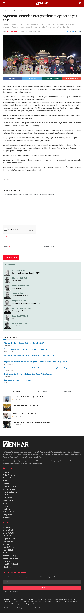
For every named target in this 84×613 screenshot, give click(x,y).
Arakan (23, 11)
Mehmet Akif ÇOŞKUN (10, 558)
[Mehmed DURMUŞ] (7, 280)
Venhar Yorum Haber (44, 599)
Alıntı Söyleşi (7, 495)
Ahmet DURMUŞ (18, 271)
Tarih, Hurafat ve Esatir (20, 296)
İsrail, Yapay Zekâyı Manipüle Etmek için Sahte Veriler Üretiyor (28, 374)
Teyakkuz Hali (17, 326)
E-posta (6, 247)
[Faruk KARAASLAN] (7, 318)
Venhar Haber (12, 31)
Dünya (5, 503)
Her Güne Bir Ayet (18, 599)
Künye (28, 604)
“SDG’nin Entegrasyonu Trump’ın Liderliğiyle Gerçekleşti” (26, 349)
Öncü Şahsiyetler (9, 489)
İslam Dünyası (14, 11)
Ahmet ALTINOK (8, 530)
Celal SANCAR (8, 541)
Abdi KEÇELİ (7, 527)
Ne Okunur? (7, 478)
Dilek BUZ (6, 544)
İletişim (35, 604)
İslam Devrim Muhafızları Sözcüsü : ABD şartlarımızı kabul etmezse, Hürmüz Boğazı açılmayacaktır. (42, 368)
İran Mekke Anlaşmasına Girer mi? (17, 380)
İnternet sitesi (49, 247)
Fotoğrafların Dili (9, 515)
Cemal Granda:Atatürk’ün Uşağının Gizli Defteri (28, 397)
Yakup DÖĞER (17, 293)
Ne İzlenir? (6, 481)
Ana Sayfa (6, 11)
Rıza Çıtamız (16, 288)
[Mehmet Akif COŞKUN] (7, 310)
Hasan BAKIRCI (8, 553)
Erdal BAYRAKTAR (19, 323)
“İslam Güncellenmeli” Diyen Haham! (25, 405)
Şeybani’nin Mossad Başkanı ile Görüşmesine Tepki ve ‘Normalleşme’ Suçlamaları (35, 362)
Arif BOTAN (7, 536)
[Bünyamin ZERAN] (7, 303)
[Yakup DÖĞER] (7, 295)
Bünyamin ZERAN (19, 301)
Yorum (5, 199)
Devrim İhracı (16, 281)
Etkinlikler (6, 509)
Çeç (13, 318)
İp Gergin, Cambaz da (19, 311)
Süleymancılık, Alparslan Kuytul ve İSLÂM (26, 273)
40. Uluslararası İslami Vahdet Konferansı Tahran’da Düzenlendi (29, 355)
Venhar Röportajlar (9, 486)
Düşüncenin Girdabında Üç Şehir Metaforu (26, 303)
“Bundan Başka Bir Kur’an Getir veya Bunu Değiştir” (24, 343)
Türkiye (5, 506)
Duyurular (6, 517)
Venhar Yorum (8, 472)
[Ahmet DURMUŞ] (7, 272)
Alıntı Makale (7, 498)
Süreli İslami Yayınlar (10, 492)
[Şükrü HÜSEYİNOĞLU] (7, 288)
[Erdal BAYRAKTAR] (7, 325)
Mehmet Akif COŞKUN (21, 308)
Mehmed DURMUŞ (19, 278)
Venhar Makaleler (9, 475)
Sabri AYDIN (7, 561)
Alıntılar (72, 599)
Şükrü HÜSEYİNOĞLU (21, 286)
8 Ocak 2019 (24, 31)
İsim (5, 237)
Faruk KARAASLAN (20, 316)
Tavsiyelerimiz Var (35, 601)
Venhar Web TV (8, 512)
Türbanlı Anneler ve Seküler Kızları (24, 414)
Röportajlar (58, 601)
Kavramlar (6, 483)
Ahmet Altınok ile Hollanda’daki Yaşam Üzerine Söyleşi (31, 422)
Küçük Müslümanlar (61, 599)
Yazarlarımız (31, 599)
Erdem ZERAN (8, 550)
